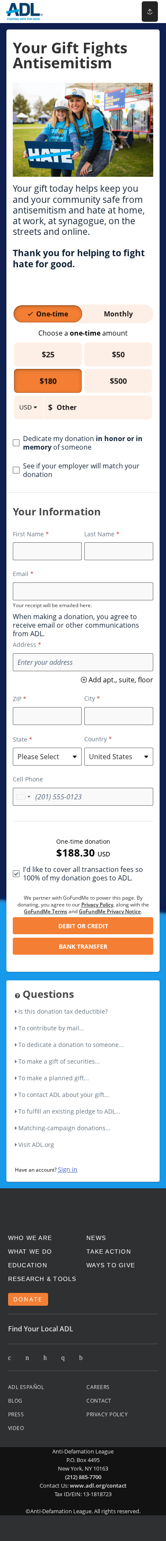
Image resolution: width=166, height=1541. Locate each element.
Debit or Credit (83, 926)
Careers (98, 1387)
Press (16, 1414)
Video (16, 1428)
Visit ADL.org (36, 1144)
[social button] (150, 11)
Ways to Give (110, 1265)
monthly (118, 314)
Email (21, 574)
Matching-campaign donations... (64, 1128)
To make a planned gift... (53, 1078)
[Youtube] (81, 1357)
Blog (15, 1400)
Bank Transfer (83, 946)
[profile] (120, 11)
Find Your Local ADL (40, 1328)
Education (27, 1265)
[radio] (52, 314)
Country (95, 739)
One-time (52, 314)
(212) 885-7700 (83, 1477)
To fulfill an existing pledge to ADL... (69, 1111)
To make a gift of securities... (59, 1061)
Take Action (108, 1251)
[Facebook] (27, 1357)
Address (24, 644)
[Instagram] (63, 1357)
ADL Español (26, 1387)
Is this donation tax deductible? (63, 1011)
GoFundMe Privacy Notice (110, 911)
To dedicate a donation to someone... (71, 1045)
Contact (99, 1400)
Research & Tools (42, 1278)
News (96, 1237)
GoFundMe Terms (45, 911)
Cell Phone (28, 779)
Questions (47, 994)
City (89, 698)
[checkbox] (83, 442)
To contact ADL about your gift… (63, 1095)
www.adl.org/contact (98, 1485)
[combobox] (23, 796)
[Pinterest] (45, 1357)
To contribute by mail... (51, 1028)
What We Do (30, 1251)
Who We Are (30, 1237)
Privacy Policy (97, 904)
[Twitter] (9, 1357)
